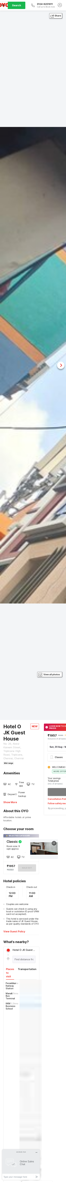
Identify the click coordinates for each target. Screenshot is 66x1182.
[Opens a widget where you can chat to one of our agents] (21, 1164)
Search (16, 5)
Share (58, 15)
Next (60, 365)
